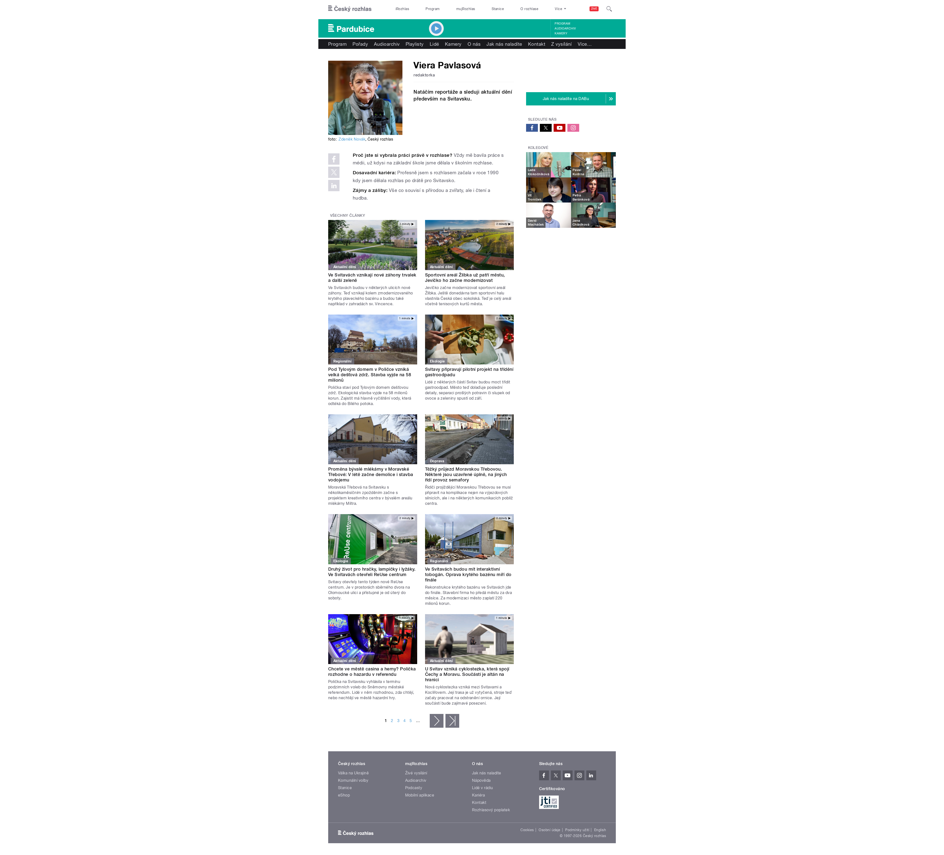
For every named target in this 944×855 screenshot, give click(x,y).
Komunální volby (353, 780)
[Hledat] (609, 9)
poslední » (452, 721)
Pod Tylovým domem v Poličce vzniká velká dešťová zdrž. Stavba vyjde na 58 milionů (369, 375)
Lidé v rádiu (482, 787)
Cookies (527, 830)
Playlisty (415, 44)
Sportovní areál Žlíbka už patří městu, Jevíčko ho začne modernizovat (465, 277)
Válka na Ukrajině (353, 773)
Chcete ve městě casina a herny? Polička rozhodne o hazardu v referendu (372, 671)
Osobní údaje (549, 830)
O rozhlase (529, 9)
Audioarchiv (565, 28)
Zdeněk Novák (352, 139)
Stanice (498, 9)
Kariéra (478, 795)
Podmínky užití (577, 830)
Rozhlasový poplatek (491, 810)
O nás (474, 44)
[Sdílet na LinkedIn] (333, 185)
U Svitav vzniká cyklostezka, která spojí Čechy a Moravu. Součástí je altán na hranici (467, 674)
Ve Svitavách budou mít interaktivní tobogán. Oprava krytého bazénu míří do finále (468, 574)
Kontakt (536, 44)
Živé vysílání (416, 773)
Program (433, 9)
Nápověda (481, 780)
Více (585, 44)
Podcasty (413, 787)
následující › (436, 721)
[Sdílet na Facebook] (333, 159)
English (600, 830)
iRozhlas (402, 9)
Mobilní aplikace (419, 795)
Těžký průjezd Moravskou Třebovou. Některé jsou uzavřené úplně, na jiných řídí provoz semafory (466, 474)
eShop (344, 795)
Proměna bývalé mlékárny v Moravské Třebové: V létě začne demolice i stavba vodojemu (370, 474)
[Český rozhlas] (349, 9)
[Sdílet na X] (333, 172)
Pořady (360, 44)
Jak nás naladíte (504, 44)
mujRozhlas (465, 9)
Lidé (434, 44)
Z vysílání (561, 44)
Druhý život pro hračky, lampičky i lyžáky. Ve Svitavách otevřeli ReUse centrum (371, 571)
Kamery (561, 33)
